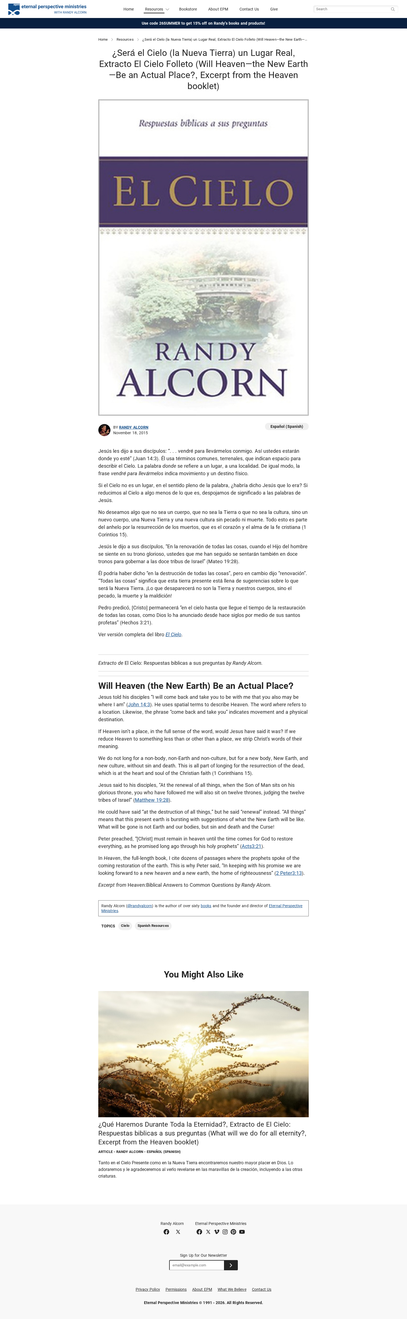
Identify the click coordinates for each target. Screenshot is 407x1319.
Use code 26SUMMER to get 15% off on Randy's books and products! (204, 23)
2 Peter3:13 (289, 873)
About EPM (218, 9)
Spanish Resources (153, 926)
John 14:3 (139, 704)
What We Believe (232, 1289)
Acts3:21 (251, 846)
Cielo (125, 926)
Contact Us (249, 9)
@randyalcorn (139, 906)
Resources (125, 39)
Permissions (176, 1289)
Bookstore (188, 9)
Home (128, 9)
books (206, 906)
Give (274, 9)
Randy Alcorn (133, 427)
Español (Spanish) (287, 426)
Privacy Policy (148, 1289)
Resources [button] (154, 9)
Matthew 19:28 (152, 800)
